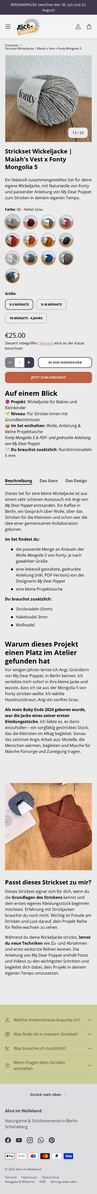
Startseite (11, 45)
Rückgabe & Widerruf (19, 1182)
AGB (42, 1182)
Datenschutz (50, 1177)
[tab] (18, 480)
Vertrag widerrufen (63, 1182)
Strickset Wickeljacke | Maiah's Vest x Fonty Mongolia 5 (43, 48)
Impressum (29, 1177)
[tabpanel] (48, 559)
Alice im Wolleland (28, 1169)
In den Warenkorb (65, 362)
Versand (46, 343)
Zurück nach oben (46, 1094)
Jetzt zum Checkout (48, 377)
